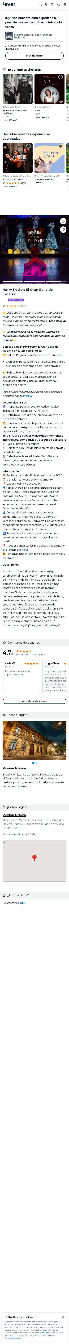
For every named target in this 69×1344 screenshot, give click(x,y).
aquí (25, 549)
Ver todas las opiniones (34, 701)
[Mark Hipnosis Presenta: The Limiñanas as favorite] (28, 77)
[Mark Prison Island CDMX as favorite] (28, 146)
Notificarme (34, 55)
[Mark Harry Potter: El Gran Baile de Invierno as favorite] (63, 229)
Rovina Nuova (14, 815)
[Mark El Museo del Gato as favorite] (60, 146)
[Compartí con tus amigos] (63, 221)
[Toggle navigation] (65, 4)
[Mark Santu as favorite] (60, 77)
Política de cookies (12, 1338)
